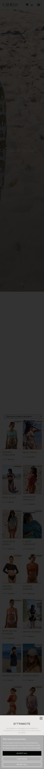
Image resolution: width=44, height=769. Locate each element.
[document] (22, 384)
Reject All (22, 764)
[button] (41, 718)
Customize (22, 759)
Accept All (22, 753)
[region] (22, 752)
